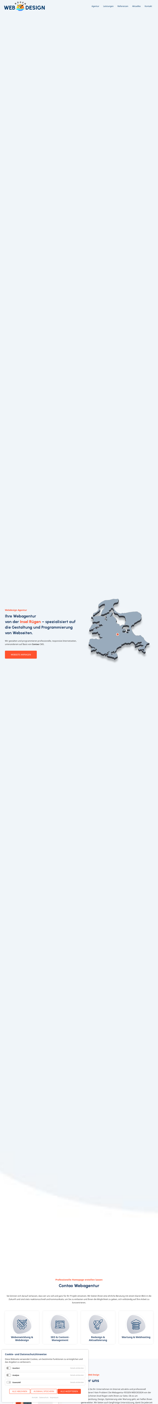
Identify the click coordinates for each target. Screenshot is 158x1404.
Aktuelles (136, 6)
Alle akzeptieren (69, 1391)
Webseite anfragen (21, 654)
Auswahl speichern (44, 1391)
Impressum (54, 1397)
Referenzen (123, 6)
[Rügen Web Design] (24, 6)
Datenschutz (44, 1397)
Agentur (95, 6)
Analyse (15, 1375)
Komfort (16, 1368)
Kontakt (148, 6)
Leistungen (108, 6)
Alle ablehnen (19, 1391)
